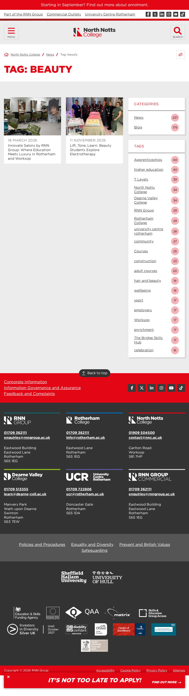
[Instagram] (168, 14)
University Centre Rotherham (110, 14)
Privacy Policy (156, 670)
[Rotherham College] (94, 418)
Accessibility (105, 670)
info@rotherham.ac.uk (85, 438)
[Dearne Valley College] (32, 475)
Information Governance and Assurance (42, 387)
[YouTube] (175, 14)
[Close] (8, 676)
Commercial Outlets (64, 14)
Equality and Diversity (92, 544)
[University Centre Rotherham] (94, 475)
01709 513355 (16, 489)
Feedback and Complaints (29, 393)
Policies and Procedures (42, 544)
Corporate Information (25, 382)
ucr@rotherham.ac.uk (85, 494)
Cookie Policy (130, 670)
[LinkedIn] (161, 14)
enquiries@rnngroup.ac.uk (27, 438)
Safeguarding (94, 550)
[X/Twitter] (155, 14)
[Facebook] (148, 14)
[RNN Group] (32, 418)
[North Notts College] (95, 32)
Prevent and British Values (144, 544)
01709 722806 (79, 489)
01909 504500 (142, 433)
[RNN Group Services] (157, 475)
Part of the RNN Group (23, 14)
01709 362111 (15, 433)
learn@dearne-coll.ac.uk (25, 494)
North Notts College (25, 54)
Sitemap (179, 670)
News (50, 54)
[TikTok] (182, 14)
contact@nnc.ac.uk (145, 438)
